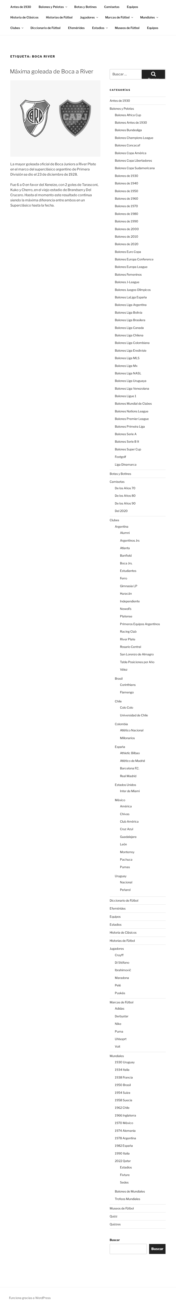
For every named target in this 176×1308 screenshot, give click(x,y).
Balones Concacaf (127, 145)
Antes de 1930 (20, 7)
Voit (117, 1046)
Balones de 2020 (126, 244)
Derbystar (121, 1016)
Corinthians (128, 685)
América (126, 806)
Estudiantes (128, 571)
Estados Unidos (125, 785)
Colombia (121, 724)
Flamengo (127, 692)
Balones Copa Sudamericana (135, 168)
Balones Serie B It (127, 441)
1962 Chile (122, 1107)
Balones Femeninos (128, 274)
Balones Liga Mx (126, 366)
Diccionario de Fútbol (45, 28)
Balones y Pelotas (51, 7)
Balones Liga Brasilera (130, 320)
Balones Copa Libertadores (133, 160)
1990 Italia (122, 1153)
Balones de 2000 (127, 229)
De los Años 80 (125, 495)
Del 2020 (121, 511)
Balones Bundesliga (128, 130)
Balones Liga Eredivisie (130, 350)
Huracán (126, 593)
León (123, 844)
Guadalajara (128, 837)
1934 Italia (122, 1069)
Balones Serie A (126, 434)
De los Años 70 (125, 488)
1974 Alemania (125, 1130)
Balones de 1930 (126, 176)
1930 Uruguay (125, 1062)
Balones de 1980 (126, 214)
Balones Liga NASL (128, 373)
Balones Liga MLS (127, 358)
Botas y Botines (85, 7)
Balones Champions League (134, 138)
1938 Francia (124, 1077)
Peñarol (125, 890)
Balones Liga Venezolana (132, 388)
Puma (119, 1031)
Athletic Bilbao (130, 753)
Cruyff (119, 955)
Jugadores (87, 17)
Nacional (126, 882)
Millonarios (127, 738)
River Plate (127, 639)
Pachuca (126, 859)
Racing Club (128, 631)
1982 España (124, 1145)
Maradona (122, 978)
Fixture (125, 1175)
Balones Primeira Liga (130, 426)
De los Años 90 (125, 503)
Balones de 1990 (126, 221)
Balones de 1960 (126, 198)
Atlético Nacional (131, 730)
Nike (118, 1023)
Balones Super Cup (128, 449)
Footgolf (120, 457)
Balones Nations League (131, 411)
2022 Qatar (123, 1161)
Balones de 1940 (126, 183)
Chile (118, 701)
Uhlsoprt (120, 1039)
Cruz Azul (126, 829)
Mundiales (147, 17)
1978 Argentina (125, 1138)
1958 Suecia (123, 1100)
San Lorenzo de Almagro (137, 654)
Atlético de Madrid (132, 761)
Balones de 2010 (126, 236)
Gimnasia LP (128, 586)
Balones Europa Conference (134, 259)
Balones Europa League (131, 267)
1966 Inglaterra (125, 1115)
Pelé (118, 985)
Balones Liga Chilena (129, 335)
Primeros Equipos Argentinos (140, 624)
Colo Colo (126, 707)
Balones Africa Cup (128, 115)
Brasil (119, 678)
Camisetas (111, 7)
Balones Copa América (130, 153)
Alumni (125, 533)
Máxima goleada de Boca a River (51, 71)
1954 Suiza (122, 1092)
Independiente (130, 601)
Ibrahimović (123, 970)
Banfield (126, 555)
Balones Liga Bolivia (128, 312)
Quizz (113, 1216)
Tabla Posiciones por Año (137, 662)
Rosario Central (130, 647)
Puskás (120, 993)
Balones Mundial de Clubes (133, 403)
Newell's (125, 609)
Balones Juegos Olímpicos (133, 290)
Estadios (98, 28)
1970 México (124, 1123)
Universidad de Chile (134, 715)
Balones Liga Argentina (131, 305)
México (120, 800)
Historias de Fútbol (59, 17)
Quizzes (115, 1224)
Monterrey (127, 852)
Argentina (121, 526)
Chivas (124, 814)
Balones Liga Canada (129, 328)
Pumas (125, 867)
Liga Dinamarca (126, 464)
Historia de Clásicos (24, 17)
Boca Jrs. (126, 563)
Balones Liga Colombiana (132, 343)
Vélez (123, 669)
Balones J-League (127, 282)
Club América (129, 821)
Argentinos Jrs (130, 540)
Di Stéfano (122, 962)
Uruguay (120, 876)
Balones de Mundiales (130, 1191)
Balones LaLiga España (131, 297)
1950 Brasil (123, 1085)
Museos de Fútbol (127, 28)
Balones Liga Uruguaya (130, 381)
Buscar (115, 1240)
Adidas (119, 1008)
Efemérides (76, 28)
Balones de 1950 (126, 191)
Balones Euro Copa (128, 252)
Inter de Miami (130, 791)
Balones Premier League (132, 419)
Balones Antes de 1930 (131, 122)
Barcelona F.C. (129, 768)
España (120, 747)
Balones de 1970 (126, 206)
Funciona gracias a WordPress (30, 1298)
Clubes (15, 28)
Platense (126, 616)
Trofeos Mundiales (127, 1199)
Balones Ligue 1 (125, 396)
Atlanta (125, 548)
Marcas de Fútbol (117, 17)
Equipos (132, 7)
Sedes (124, 1182)
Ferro (123, 578)
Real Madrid (128, 776)
